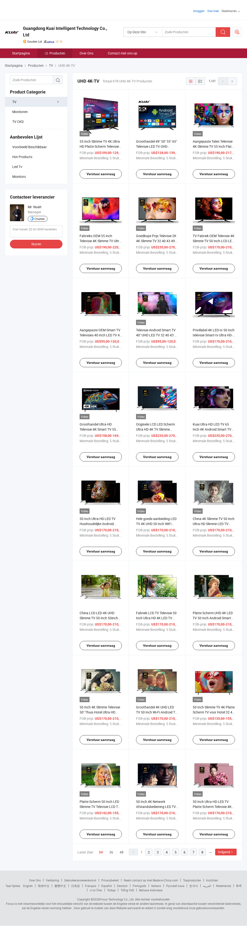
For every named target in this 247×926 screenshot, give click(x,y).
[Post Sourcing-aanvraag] (237, 32)
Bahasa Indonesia (151, 890)
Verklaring (52, 880)
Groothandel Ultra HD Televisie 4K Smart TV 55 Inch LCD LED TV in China (98, 429)
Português (139, 886)
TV (14, 102)
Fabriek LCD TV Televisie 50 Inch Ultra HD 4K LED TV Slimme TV (156, 618)
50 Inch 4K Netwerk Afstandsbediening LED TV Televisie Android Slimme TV (156, 806)
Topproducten (192, 880)
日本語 (75, 886)
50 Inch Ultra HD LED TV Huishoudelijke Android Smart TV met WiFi (98, 523)
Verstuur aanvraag (101, 174)
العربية (207, 886)
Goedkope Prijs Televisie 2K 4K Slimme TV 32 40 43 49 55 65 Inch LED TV (156, 240)
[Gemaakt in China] (36, 9)
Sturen (36, 244)
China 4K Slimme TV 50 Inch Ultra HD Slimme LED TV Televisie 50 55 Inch (213, 523)
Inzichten (212, 880)
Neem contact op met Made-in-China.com (151, 880)
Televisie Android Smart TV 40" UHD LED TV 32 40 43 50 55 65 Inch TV (157, 335)
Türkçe (111, 890)
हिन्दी (238, 886)
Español (106, 886)
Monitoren (20, 111)
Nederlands (223, 886)
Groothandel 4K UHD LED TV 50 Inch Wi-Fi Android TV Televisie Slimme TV (156, 712)
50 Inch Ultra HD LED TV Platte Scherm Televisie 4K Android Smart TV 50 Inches (213, 806)
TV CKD (18, 121)
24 (101, 852)
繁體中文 (60, 886)
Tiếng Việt (127, 890)
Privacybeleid (110, 880)
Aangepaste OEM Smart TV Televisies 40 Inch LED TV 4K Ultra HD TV (101, 335)
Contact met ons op (122, 53)
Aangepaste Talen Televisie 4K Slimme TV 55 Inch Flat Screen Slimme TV (213, 146)
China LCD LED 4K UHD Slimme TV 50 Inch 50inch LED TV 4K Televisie (99, 618)
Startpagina (21, 53)
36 (111, 852)
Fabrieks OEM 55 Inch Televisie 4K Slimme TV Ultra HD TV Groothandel (100, 240)
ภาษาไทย (96, 890)
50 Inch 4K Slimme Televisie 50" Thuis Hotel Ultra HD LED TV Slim (100, 712)
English (28, 886)
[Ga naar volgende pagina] (232, 81)
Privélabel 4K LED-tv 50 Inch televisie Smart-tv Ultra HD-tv (213, 335)
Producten (57, 53)
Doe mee (213, 11)
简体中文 (43, 886)
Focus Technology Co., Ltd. (117, 899)
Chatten (39, 219)
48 (122, 852)
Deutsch (122, 886)
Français (90, 886)
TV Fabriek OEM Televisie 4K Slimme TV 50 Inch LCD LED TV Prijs (213, 240)
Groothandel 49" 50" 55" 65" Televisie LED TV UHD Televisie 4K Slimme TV (156, 146)
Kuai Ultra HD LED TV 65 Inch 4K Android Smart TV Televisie (212, 429)
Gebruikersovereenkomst (80, 880)
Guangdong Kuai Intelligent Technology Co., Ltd (65, 31)
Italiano (156, 886)
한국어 (193, 886)
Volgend (224, 852)
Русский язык (175, 886)
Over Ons (86, 53)
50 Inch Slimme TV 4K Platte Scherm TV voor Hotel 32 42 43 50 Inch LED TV (214, 712)
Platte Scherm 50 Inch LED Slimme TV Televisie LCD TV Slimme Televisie (100, 806)
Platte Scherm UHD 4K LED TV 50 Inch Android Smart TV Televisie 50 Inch (213, 618)
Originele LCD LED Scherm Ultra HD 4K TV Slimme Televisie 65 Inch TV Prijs (155, 429)
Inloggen (199, 11)
